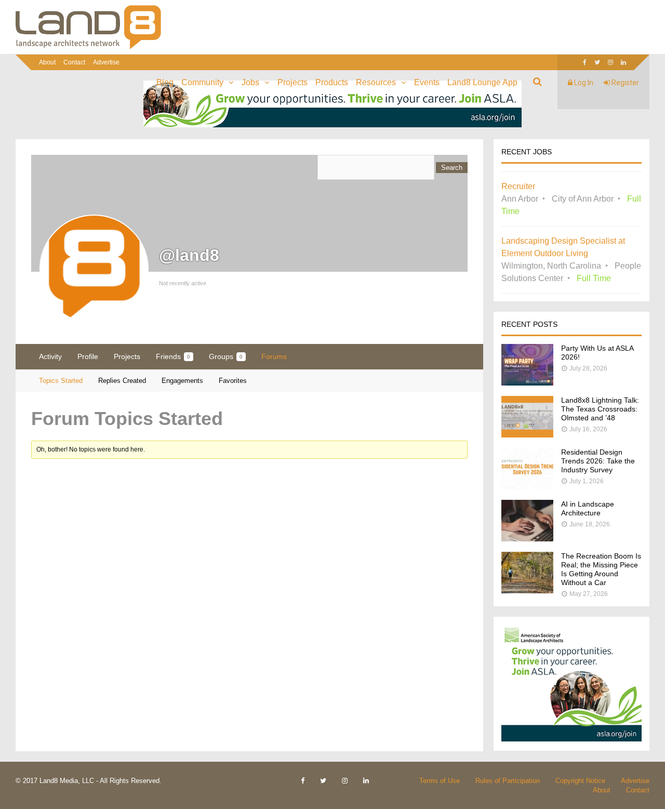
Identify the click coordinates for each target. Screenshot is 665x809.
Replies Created (122, 380)
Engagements (182, 380)
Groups (226, 356)
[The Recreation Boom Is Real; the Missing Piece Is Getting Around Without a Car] (527, 590)
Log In (583, 82)
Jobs (250, 82)
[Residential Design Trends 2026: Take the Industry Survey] (527, 486)
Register (624, 82)
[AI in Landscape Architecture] (527, 538)
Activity (50, 356)
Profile (87, 356)
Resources (376, 82)
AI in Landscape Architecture (587, 508)
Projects (292, 82)
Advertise (106, 62)
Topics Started (61, 380)
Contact (74, 62)
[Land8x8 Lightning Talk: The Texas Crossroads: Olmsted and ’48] (527, 434)
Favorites (233, 380)
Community (202, 82)
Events (427, 82)
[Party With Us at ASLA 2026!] (527, 382)
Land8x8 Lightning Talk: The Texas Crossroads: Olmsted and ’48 (600, 409)
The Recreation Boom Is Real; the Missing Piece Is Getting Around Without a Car (601, 569)
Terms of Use (439, 781)
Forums (274, 356)
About (47, 62)
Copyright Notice (580, 781)
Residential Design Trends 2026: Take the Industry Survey (598, 461)
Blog (165, 82)
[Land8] (88, 47)
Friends (173, 356)
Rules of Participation (507, 781)
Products (331, 82)
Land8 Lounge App (482, 82)
